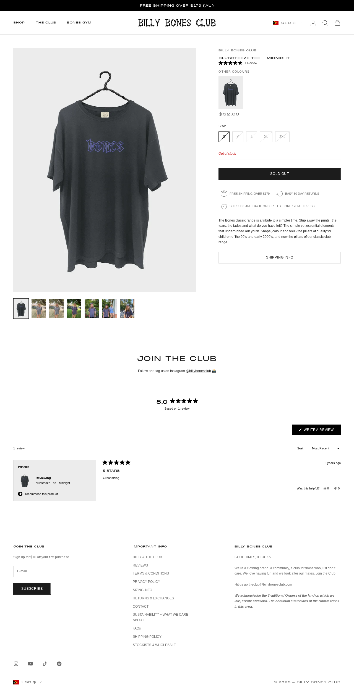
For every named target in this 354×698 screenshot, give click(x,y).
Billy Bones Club (237, 50)
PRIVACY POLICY (146, 582)
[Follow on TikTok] (45, 664)
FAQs (137, 628)
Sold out (279, 174)
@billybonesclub (198, 371)
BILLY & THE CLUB (147, 557)
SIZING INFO (142, 590)
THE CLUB (46, 22)
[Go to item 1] (21, 308)
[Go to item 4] (74, 308)
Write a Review (322, 431)
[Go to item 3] (56, 308)
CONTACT (141, 607)
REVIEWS (140, 565)
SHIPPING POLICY (147, 637)
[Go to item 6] (109, 308)
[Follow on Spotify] (59, 664)
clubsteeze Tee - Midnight (53, 482)
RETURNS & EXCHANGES (153, 598)
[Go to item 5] (92, 308)
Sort (300, 448)
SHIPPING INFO (279, 257)
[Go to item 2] (38, 308)
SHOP (19, 22)
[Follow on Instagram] (16, 664)
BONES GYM (79, 22)
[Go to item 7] (127, 308)
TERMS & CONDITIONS (151, 573)
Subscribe (32, 589)
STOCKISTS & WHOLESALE (154, 645)
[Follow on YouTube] (30, 664)
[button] (279, 63)
